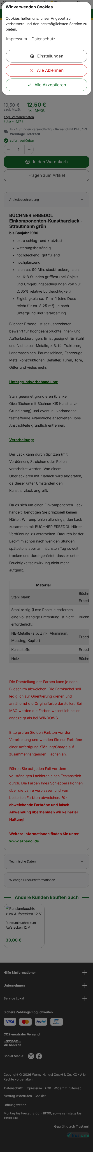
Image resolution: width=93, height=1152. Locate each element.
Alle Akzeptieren (50, 84)
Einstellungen (50, 56)
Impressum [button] (16, 38)
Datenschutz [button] (43, 38)
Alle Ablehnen (50, 70)
